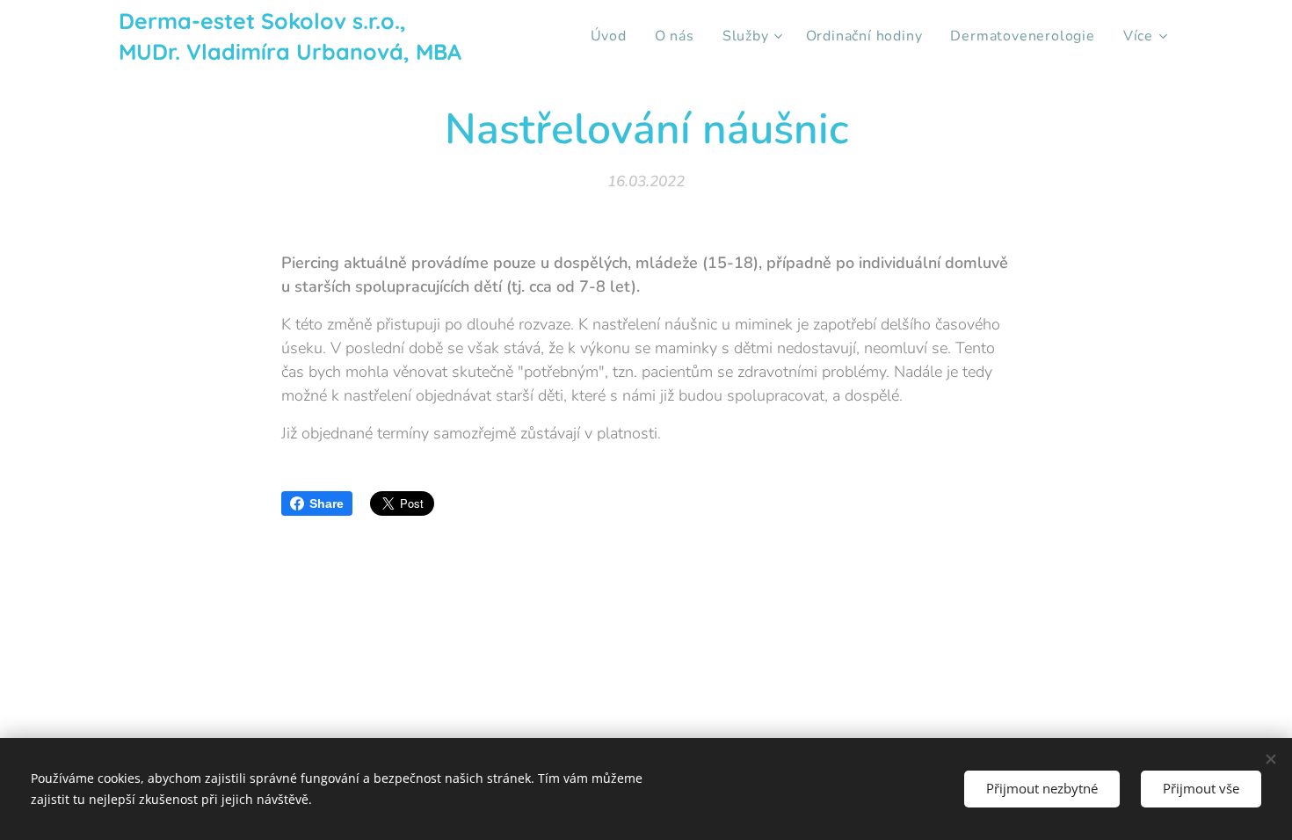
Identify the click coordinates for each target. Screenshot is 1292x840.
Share (326, 503)
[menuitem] (613, 36)
